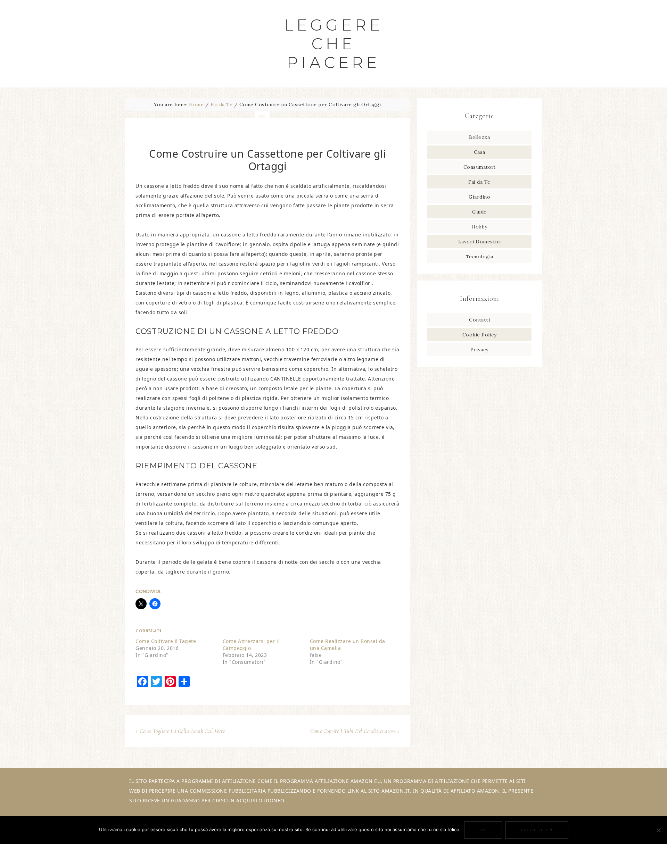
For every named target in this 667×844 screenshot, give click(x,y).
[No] (658, 830)
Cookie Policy (479, 335)
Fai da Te (479, 182)
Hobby (479, 227)
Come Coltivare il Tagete (165, 641)
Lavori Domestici (479, 242)
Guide (479, 212)
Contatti (479, 320)
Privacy (479, 349)
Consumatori (479, 167)
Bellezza (479, 137)
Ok (483, 830)
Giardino (479, 197)
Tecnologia (479, 256)
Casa (479, 152)
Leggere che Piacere (333, 43)
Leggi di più (537, 830)
